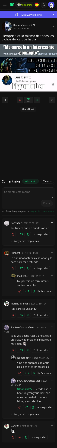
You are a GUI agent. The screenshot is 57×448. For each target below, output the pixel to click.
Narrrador (16, 222)
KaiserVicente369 (24, 25)
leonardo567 (24, 357)
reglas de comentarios (42, 211)
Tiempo (47, 181)
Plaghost (15, 252)
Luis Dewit (29, 109)
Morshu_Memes (19, 303)
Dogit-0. (15, 425)
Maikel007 (22, 275)
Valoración (30, 181)
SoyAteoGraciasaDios (22, 327)
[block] (52, 26)
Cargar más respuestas (26, 240)
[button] (44, 5)
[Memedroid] (11, 4)
